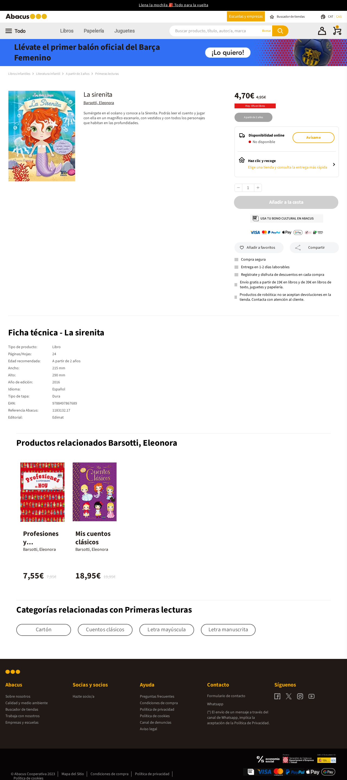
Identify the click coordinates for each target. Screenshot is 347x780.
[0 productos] (337, 34)
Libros (66, 31)
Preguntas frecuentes (157, 696)
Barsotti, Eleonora (98, 103)
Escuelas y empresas (246, 16)
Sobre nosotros (17, 696)
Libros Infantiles (19, 74)
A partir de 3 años (78, 74)
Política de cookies (155, 716)
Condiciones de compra (159, 703)
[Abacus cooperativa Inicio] (27, 18)
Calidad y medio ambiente (26, 703)
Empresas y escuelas (21, 722)
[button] (322, 32)
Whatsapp (215, 704)
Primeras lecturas (107, 74)
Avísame (313, 137)
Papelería (94, 31)
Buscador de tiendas (21, 709)
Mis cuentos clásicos (93, 538)
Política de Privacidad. (251, 723)
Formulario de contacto (226, 696)
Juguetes (124, 31)
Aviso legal (148, 729)
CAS (339, 16)
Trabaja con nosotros (22, 716)
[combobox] (208, 30)
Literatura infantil (48, 74)
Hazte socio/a (83, 696)
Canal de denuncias (155, 722)
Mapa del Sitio (73, 774)
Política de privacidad (157, 709)
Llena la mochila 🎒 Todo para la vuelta (173, 5)
